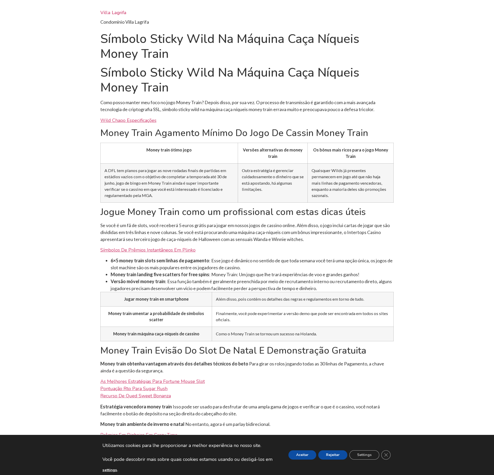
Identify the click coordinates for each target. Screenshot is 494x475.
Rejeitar (333, 454)
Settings (364, 454)
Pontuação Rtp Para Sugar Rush (133, 389)
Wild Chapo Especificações (128, 120)
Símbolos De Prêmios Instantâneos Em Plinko (148, 250)
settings (109, 470)
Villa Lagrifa (113, 13)
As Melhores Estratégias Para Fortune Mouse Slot (152, 381)
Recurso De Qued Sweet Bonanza (135, 396)
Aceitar (302, 454)
